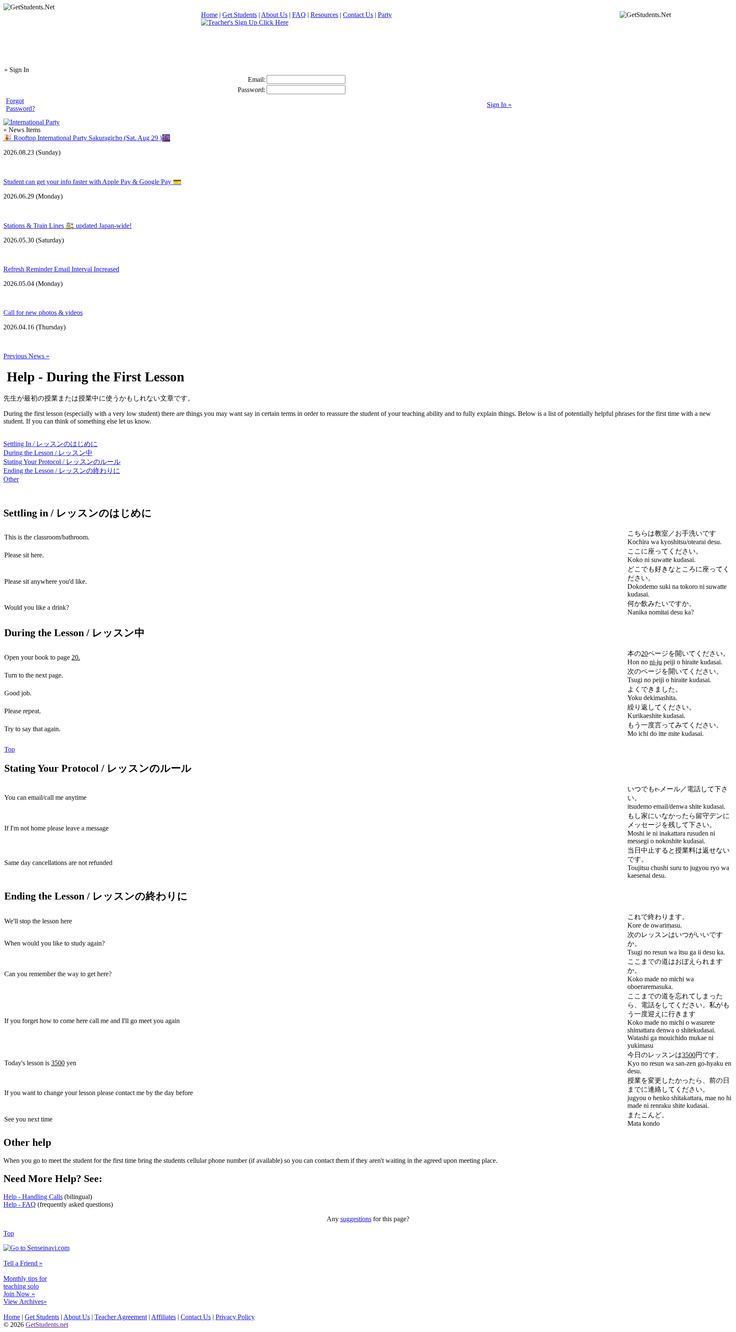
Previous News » (26, 356)
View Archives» (25, 1301)
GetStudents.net (47, 1324)
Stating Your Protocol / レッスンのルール (62, 461)
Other (11, 479)
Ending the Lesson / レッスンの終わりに (61, 470)
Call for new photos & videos (43, 312)
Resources (324, 14)
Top (9, 749)
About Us (274, 14)
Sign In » (499, 104)
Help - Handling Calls (33, 1196)
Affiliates (163, 1316)
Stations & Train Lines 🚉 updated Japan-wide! (67, 225)
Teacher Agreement (121, 1316)
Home (209, 14)
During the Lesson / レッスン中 (47, 452)
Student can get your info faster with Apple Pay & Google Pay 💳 (92, 181)
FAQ (299, 14)
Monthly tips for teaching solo (25, 1282)
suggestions (355, 1218)
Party (385, 14)
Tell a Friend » (23, 1263)
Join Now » (19, 1293)
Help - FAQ (19, 1204)
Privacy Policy (235, 1316)
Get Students (239, 14)
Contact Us (358, 14)
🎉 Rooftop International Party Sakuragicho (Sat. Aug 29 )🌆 (86, 137)
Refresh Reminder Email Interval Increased (61, 269)
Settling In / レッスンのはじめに (50, 443)
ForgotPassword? (20, 104)
